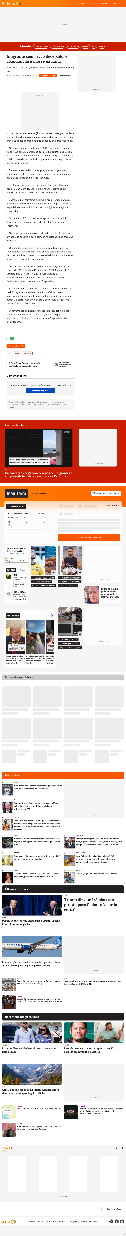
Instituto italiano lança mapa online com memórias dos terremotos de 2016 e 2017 (92, 982)
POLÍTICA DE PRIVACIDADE (85, 1221)
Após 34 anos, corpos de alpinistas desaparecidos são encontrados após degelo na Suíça (30, 1091)
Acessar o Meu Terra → (40, 493)
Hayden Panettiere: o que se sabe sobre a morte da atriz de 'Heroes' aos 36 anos (39, 1127)
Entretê (82, 1106)
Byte (16, 835)
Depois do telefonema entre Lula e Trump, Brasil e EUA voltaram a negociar (31, 922)
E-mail (115, 3)
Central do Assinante (99, 3)
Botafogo (80, 870)
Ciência (16, 817)
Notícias (27, 353)
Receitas (17, 853)
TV (15, 800)
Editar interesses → (113, 505)
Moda (16, 870)
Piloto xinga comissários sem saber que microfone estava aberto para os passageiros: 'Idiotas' (31, 963)
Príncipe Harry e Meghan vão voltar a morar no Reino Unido (29, 1050)
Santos (16, 782)
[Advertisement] (83, 1002)
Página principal (14, 3)
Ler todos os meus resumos (88, 537)
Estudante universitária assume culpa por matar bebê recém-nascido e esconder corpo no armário (39, 1000)
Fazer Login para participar (40, 390)
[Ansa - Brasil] (12, 338)
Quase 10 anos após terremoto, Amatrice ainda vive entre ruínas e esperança (38, 982)
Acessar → (23, 570)
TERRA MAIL (81, 3)
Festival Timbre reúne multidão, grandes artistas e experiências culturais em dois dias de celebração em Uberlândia (101, 1111)
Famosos (79, 835)
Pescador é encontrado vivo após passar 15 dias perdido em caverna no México (91, 1050)
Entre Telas (80, 853)
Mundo (16, 353)
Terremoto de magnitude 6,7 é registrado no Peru (39, 1109)
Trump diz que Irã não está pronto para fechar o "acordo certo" (90, 904)
